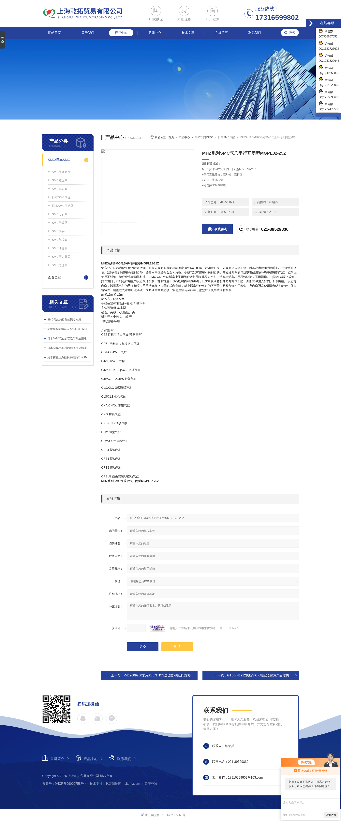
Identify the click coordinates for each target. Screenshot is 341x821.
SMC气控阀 (59, 239)
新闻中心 (154, 32)
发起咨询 (331, 815)
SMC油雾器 (59, 248)
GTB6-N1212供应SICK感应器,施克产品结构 (258, 675)
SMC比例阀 (59, 214)
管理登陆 (150, 783)
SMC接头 (58, 231)
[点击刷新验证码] (157, 628)
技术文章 (188, 32)
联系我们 (254, 32)
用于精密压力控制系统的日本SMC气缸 (69, 357)
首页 (171, 137)
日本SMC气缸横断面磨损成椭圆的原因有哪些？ (69, 347)
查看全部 (54, 277)
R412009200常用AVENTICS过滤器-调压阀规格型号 (160, 675)
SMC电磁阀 (59, 189)
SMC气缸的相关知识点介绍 (64, 319)
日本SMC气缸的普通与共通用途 (67, 338)
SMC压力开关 (61, 256)
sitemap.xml (133, 783)
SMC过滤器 (59, 265)
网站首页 (54, 32)
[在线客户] (311, 23)
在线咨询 (221, 229)
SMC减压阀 (59, 180)
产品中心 (121, 32)
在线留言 (221, 32)
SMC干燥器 (59, 222)
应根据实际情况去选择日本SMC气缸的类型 (69, 329)
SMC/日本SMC (59, 160)
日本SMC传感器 (62, 205)
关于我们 (88, 32)
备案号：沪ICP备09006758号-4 (64, 783)
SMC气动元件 (61, 172)
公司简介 (57, 759)
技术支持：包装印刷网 (105, 783)
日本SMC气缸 (61, 197)
